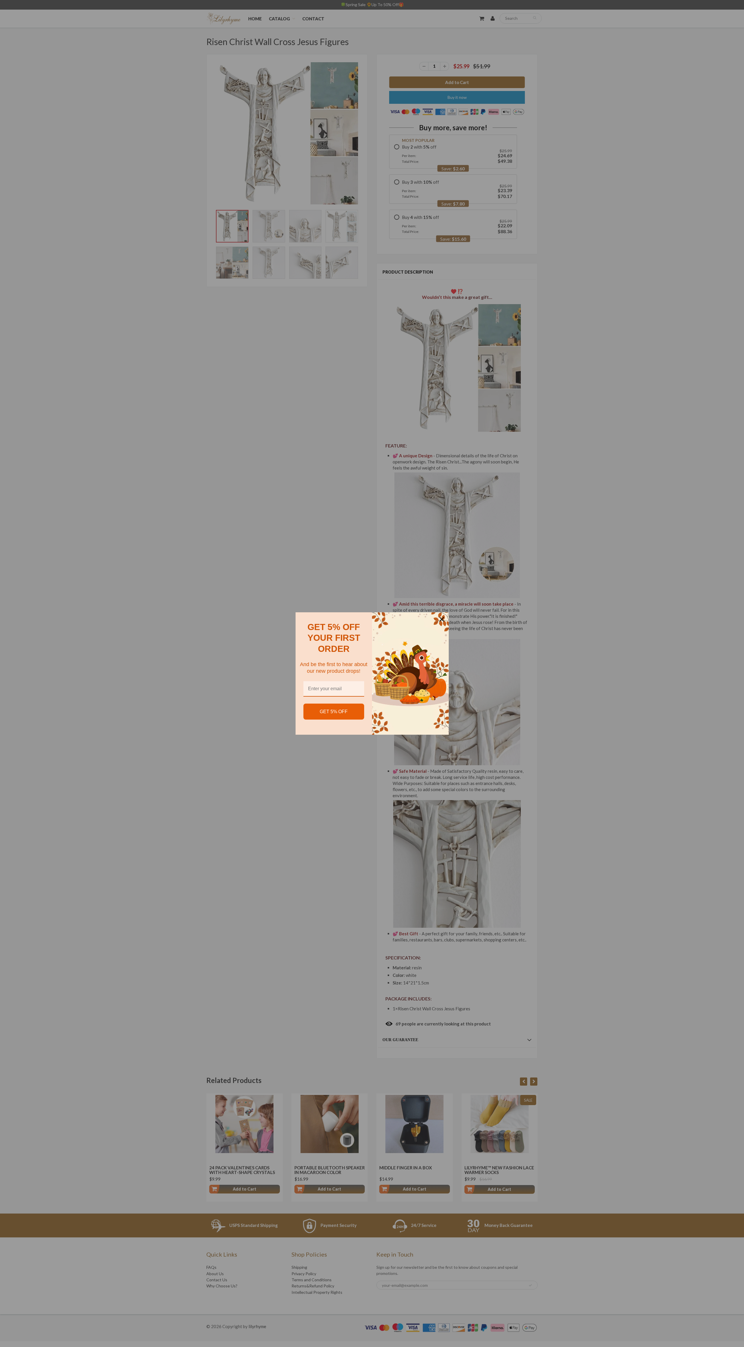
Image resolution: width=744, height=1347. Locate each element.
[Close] (442, 619)
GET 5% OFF (334, 711)
